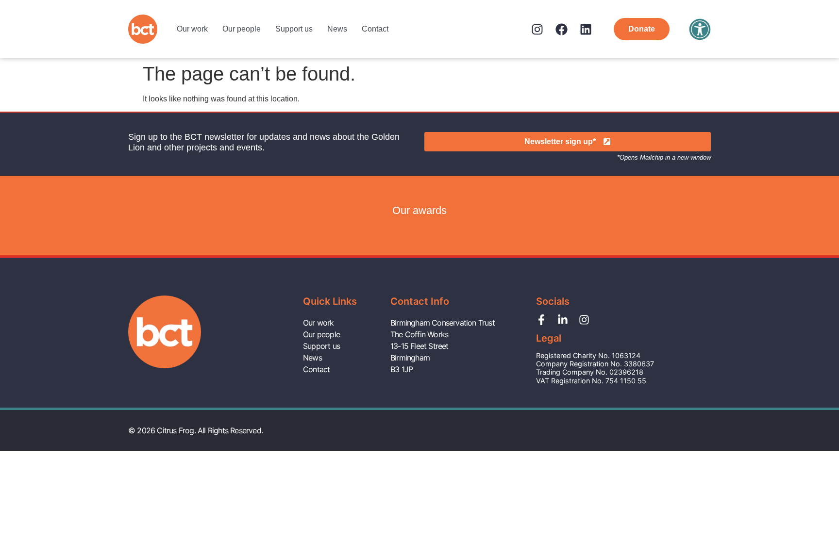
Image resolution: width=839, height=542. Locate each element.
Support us (294, 29)
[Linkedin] (585, 29)
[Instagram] (537, 29)
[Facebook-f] (541, 319)
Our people (241, 29)
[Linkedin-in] (562, 319)
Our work (192, 29)
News (337, 29)
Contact (375, 29)
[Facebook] (561, 29)
